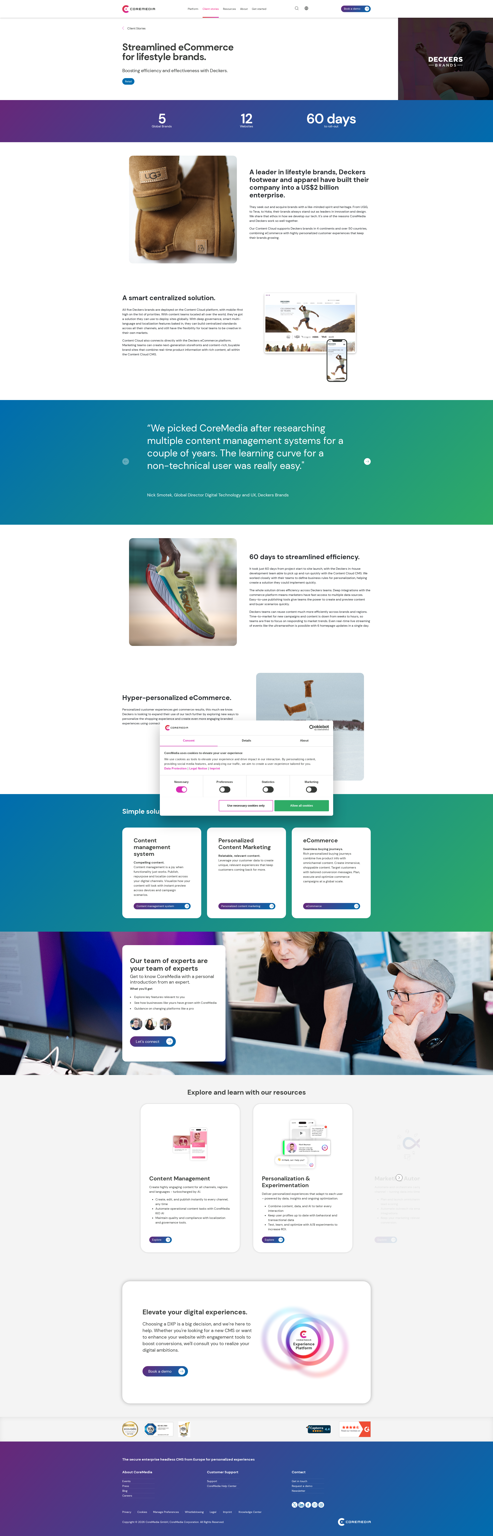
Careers (127, 1495)
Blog (124, 1491)
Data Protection (175, 768)
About (244, 9)
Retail (128, 81)
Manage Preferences (166, 1512)
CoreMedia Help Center (221, 1486)
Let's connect (147, 1041)
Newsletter (298, 1491)
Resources (229, 9)
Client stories (211, 9)
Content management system (155, 906)
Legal (213, 1512)
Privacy (127, 1512)
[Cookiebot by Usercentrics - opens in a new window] (312, 728)
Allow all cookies (301, 805)
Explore (156, 1239)
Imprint (215, 768)
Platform (193, 9)
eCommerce (314, 906)
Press (125, 1486)
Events (126, 1481)
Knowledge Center (250, 1512)
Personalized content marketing (240, 906)
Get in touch (299, 1481)
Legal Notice (198, 768)
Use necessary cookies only (246, 805)
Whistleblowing (194, 1512)
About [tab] (304, 740)
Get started (259, 9)
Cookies (142, 1512)
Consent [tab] (189, 740)
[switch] (224, 789)
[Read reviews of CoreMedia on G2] (355, 1429)
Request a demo (302, 1486)
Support (212, 1481)
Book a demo (352, 8)
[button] (367, 461)
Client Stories (136, 28)
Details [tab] (246, 740)
